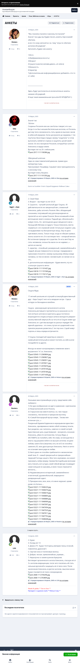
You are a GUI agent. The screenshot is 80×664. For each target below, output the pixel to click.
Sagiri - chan (14, 207)
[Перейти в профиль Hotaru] (14, 34)
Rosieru (14, 408)
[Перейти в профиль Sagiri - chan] (14, 199)
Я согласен (72, 654)
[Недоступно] (39, 152)
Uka (14, 129)
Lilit (14, 548)
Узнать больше (5, 4)
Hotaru (14, 42)
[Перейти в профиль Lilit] (14, 540)
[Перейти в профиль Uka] (14, 120)
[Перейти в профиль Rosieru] (14, 400)
